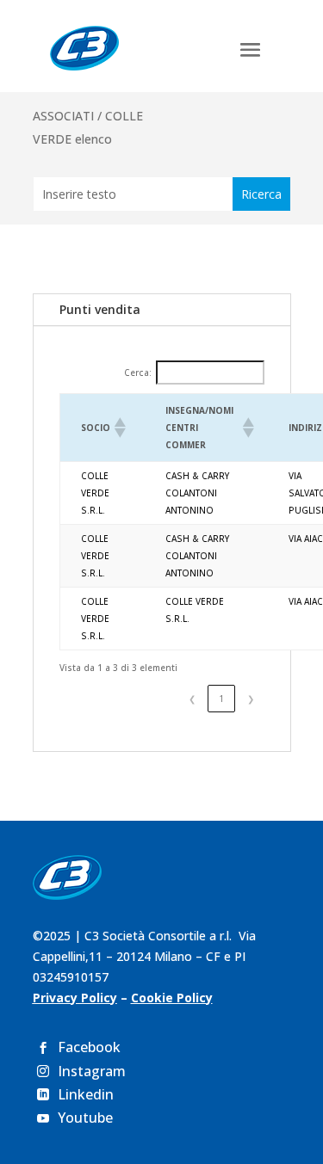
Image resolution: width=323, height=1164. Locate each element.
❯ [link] (250, 699)
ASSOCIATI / (69, 116)
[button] (119, 427)
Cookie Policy (172, 997)
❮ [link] (192, 699)
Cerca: (138, 372)
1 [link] (221, 699)
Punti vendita (99, 309)
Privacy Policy (75, 997)
